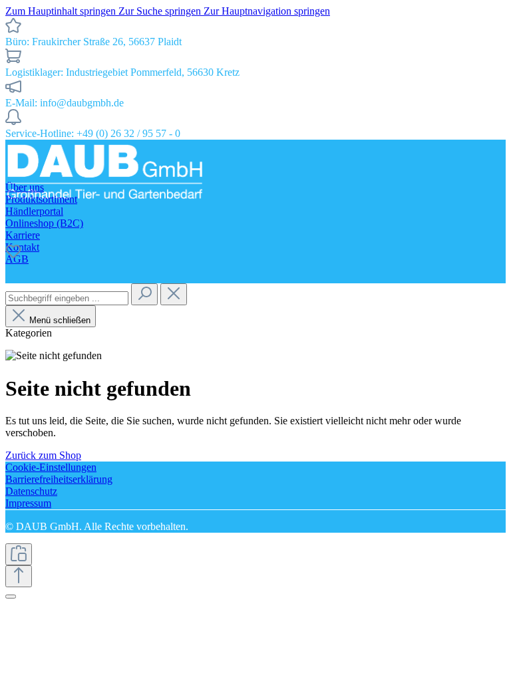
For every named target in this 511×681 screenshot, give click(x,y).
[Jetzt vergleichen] (18, 554)
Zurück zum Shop (43, 455)
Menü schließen (59, 320)
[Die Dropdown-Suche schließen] (173, 294)
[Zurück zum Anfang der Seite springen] (18, 576)
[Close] (10, 597)
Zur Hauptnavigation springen (267, 11)
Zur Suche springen (161, 11)
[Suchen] (144, 294)
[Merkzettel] (13, 255)
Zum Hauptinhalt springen (61, 11)
